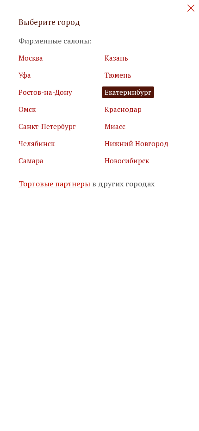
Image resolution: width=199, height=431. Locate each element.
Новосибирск (127, 160)
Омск (27, 109)
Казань (116, 57)
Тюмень (118, 75)
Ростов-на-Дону (45, 92)
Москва (31, 57)
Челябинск (37, 143)
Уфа (25, 75)
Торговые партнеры (54, 184)
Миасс (115, 126)
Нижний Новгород (136, 143)
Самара (31, 160)
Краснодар (123, 109)
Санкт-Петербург (47, 126)
